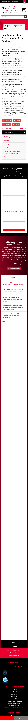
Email (4, 198)
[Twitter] (18, 666)
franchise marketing (18, 91)
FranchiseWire (20, 48)
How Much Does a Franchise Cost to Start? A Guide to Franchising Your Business (13, 291)
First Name (6, 186)
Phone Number (7, 203)
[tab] (14, 277)
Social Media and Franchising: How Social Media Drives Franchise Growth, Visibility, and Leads (14, 307)
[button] (24, 8)
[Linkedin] (9, 666)
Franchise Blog (16, 25)
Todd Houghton (8, 137)
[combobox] (12, 16)
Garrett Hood (7, 148)
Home (11, 25)
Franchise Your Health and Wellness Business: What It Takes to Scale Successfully (13, 315)
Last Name (6, 192)
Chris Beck (7, 144)
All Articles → (5, 322)
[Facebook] (6, 666)
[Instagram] (12, 666)
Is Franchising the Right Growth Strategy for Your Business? (12, 152)
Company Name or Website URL (13, 215)
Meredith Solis (7, 140)
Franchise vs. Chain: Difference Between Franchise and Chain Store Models (13, 299)
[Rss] (21, 666)
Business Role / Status (10, 209)
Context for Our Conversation (12, 220)
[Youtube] (15, 666)
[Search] (25, 16)
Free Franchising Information (11, 157)
